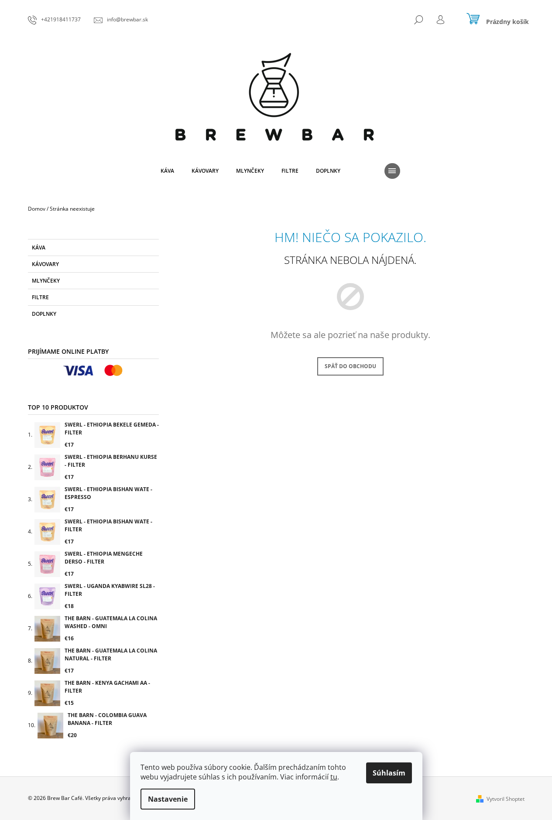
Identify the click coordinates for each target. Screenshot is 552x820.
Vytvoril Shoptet (506, 799)
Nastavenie (168, 799)
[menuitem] (167, 171)
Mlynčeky (46, 280)
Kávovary (45, 264)
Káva (38, 247)
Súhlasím (389, 773)
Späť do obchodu (350, 366)
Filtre (40, 297)
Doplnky (44, 314)
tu (333, 777)
